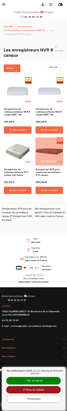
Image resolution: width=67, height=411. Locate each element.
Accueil (8, 26)
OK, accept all (34, 380)
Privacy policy (33, 404)
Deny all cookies (34, 389)
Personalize (34, 399)
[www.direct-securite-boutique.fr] (33, 15)
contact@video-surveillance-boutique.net (33, 326)
